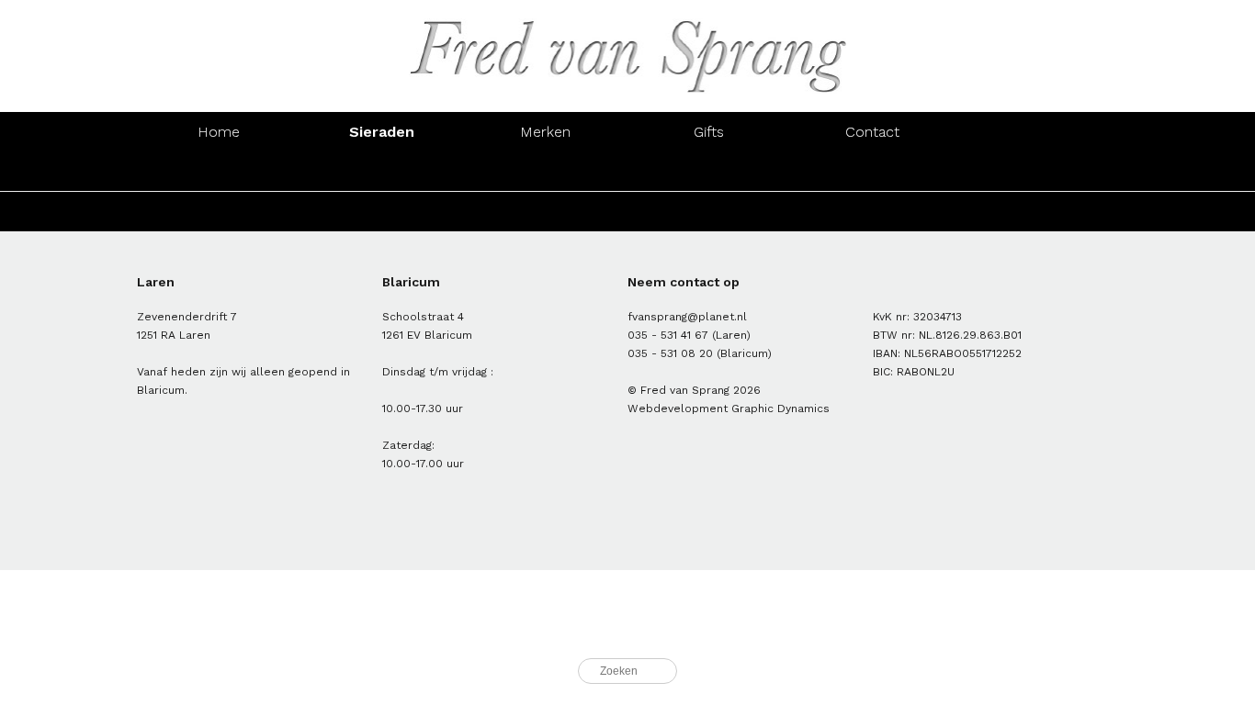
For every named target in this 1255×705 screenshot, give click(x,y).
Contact (872, 131)
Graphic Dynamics (780, 408)
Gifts (709, 131)
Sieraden (381, 131)
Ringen (218, 171)
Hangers (872, 171)
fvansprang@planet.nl (687, 316)
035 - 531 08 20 (670, 353)
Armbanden (545, 171)
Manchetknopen (1036, 171)
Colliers (709, 171)
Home (219, 131)
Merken (545, 131)
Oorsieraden (382, 171)
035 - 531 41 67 (668, 335)
